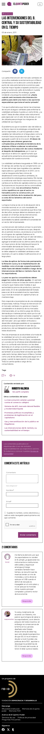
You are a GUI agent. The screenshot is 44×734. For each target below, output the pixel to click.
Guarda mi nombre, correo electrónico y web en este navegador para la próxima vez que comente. (22, 515)
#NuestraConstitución (11, 709)
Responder (26, 601)
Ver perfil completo (20, 392)
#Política (7, 14)
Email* (8, 501)
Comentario (11, 472)
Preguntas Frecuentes (11, 720)
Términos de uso (8, 718)
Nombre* (10, 490)
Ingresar (40, 4)
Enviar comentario (28, 535)
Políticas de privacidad (27, 718)
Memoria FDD (15, 711)
